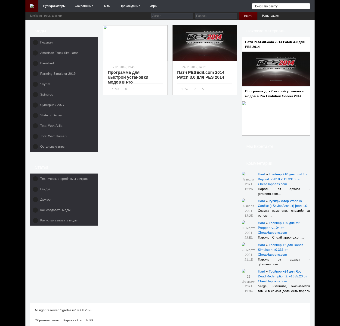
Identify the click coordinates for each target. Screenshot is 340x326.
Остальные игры (52, 146)
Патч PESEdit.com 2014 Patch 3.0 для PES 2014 (200, 75)
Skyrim (45, 84)
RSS (89, 320)
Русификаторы (54, 6)
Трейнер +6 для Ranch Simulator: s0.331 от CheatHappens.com (280, 249)
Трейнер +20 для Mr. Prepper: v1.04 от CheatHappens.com (279, 227)
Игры (153, 6)
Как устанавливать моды (58, 220)
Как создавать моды (55, 210)
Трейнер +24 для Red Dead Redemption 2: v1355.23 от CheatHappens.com (282, 276)
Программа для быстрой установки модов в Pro (128, 77)
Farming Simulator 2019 (58, 73)
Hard (261, 174)
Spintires (46, 94)
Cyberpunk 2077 (52, 105)
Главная (46, 42)
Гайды (45, 189)
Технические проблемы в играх (64, 178)
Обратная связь (47, 320)
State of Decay (51, 115)
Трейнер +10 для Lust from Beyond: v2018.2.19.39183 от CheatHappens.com (283, 179)
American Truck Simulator (59, 53)
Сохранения (84, 6)
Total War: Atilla (51, 125)
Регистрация (270, 15)
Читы (106, 6)
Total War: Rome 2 (53, 136)
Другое (45, 199)
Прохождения (130, 6)
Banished (47, 63)
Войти (248, 16)
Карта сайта (72, 320)
